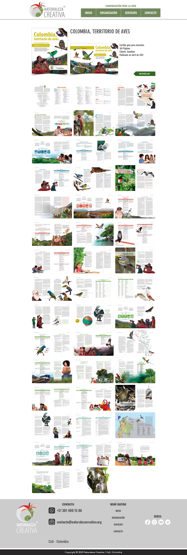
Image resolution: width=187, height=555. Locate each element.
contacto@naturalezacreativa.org (79, 521)
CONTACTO (118, 531)
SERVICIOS (118, 524)
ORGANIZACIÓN (118, 517)
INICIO (118, 510)
